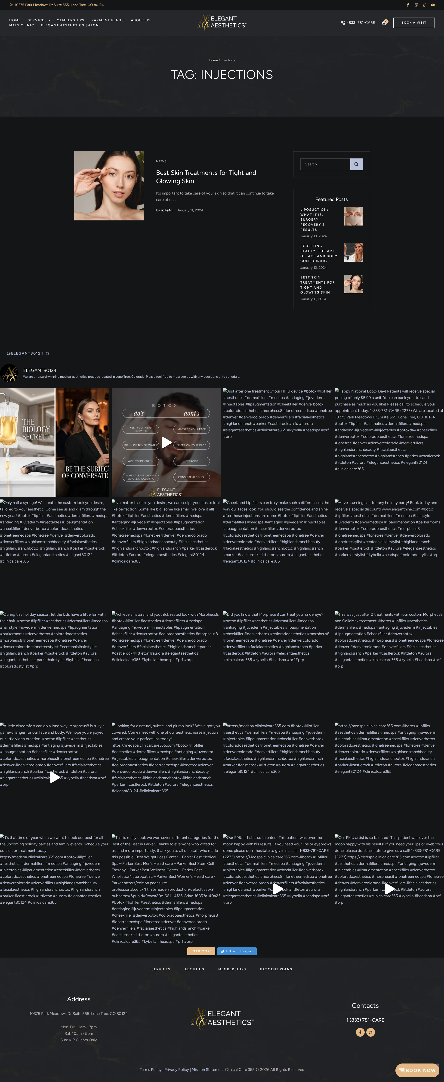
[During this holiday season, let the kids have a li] (54, 665)
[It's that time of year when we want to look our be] (54, 889)
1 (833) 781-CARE (365, 1020)
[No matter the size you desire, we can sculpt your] (166, 554)
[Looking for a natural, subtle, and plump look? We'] (166, 777)
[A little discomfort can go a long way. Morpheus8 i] (54, 777)
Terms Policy (151, 1069)
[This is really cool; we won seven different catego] (166, 889)
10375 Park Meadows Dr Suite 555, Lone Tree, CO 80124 (79, 1013)
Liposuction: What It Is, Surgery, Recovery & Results (314, 220)
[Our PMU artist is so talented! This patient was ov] (278, 889)
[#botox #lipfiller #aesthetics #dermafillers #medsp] (166, 442)
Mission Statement (208, 1069)
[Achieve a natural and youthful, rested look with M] (166, 665)
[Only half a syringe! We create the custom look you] (54, 554)
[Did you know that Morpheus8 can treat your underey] (278, 665)
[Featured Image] (109, 185)
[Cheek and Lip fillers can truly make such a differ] (278, 554)
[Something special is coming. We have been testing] (54, 442)
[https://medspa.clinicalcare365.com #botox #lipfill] (278, 777)
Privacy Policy (176, 1069)
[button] (408, 5)
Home (213, 60)
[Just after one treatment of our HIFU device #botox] (278, 442)
